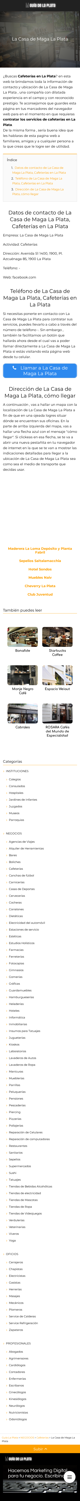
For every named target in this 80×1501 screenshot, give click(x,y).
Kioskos (14, 1044)
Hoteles (14, 1010)
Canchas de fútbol (21, 875)
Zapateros (16, 1330)
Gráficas (14, 983)
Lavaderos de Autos (22, 1058)
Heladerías (16, 1004)
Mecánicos (16, 1303)
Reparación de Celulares (25, 1132)
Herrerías (15, 1289)
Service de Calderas (22, 1316)
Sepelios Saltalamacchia (40, 561)
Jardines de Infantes (23, 799)
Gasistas (14, 1282)
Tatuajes (15, 1179)
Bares (13, 855)
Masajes (14, 1296)
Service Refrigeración (23, 1323)
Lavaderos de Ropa (22, 1065)
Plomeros (15, 1309)
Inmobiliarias (18, 1024)
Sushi (12, 1173)
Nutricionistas (18, 1412)
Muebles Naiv (40, 578)
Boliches (14, 862)
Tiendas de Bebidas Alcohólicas (30, 1186)
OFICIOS (12, 1254)
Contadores (17, 1372)
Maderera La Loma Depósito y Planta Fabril (40, 550)
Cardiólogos (17, 1365)
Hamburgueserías (21, 997)
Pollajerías (16, 1125)
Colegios (15, 779)
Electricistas (17, 1276)
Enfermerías (17, 1378)
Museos (14, 813)
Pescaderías (17, 1105)
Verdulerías (16, 1220)
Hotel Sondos (40, 569)
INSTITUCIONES (17, 771)
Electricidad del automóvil (27, 923)
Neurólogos (17, 1405)
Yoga (12, 1240)
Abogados (16, 1351)
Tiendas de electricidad (25, 1193)
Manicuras (16, 1071)
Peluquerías (17, 1092)
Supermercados (20, 1166)
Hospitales (16, 793)
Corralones (16, 909)
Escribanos (16, 1385)
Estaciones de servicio (24, 929)
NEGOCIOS (14, 833)
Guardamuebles (20, 990)
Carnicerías (16, 882)
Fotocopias (16, 963)
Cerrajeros (16, 1262)
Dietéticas (16, 916)
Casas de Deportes (22, 889)
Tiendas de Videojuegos (25, 1213)
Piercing (14, 1112)
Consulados (17, 786)
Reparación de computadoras (29, 1139)
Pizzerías (15, 1119)
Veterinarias (17, 1227)
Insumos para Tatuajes (24, 1031)
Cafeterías (16, 868)
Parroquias (16, 820)
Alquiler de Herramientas (26, 848)
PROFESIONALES (18, 1343)
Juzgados (15, 806)
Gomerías (15, 977)
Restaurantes (18, 1146)
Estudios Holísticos (21, 943)
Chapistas (16, 1269)
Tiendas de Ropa (20, 1206)
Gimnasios (16, 970)
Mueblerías (16, 1078)
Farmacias (16, 950)
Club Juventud (40, 595)
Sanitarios (16, 1152)
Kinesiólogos (17, 1399)
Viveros (14, 1233)
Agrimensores (18, 1358)
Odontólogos (18, 1419)
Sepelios (14, 1159)
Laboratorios (17, 1051)
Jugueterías (17, 1037)
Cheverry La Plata (40, 586)
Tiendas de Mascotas (23, 1200)
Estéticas (15, 936)
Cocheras (15, 902)
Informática (17, 1017)
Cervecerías (17, 896)
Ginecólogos (17, 1392)
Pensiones (16, 1098)
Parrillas (14, 1085)
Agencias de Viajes (22, 841)
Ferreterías (16, 956)
